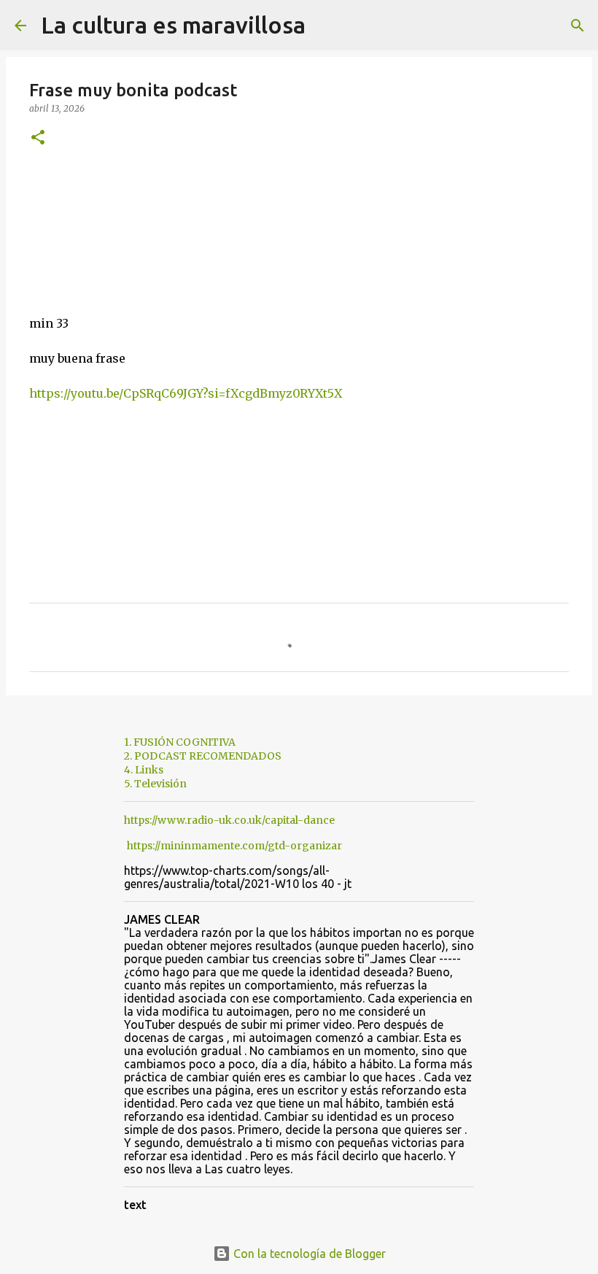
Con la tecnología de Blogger (308, 1253)
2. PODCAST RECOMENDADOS (202, 756)
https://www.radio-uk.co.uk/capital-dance (229, 820)
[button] (38, 138)
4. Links (143, 769)
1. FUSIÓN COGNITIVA (180, 742)
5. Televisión (155, 783)
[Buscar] (326, 25)
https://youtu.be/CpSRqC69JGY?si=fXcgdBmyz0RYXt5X (185, 393)
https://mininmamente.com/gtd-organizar (234, 845)
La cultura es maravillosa (173, 25)
